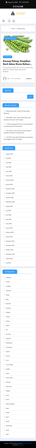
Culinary (8, 317)
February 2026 (10, 180)
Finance (8, 356)
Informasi (8, 382)
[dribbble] (18, 6)
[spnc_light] (14, 21)
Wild (7, 434)
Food (7, 360)
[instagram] (20, 6)
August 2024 (9, 258)
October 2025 (9, 197)
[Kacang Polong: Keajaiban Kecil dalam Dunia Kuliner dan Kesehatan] (18, 44)
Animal (8, 282)
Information (7, 56)
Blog (7, 299)
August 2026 (9, 154)
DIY (7, 330)
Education (8, 338)
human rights (9, 378)
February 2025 (10, 232)
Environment (9, 347)
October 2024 (9, 250)
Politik (7, 413)
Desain (7, 325)
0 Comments (17, 78)
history (7, 373)
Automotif (8, 291)
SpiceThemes (21, 445)
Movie (7, 399)
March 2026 (9, 176)
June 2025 (8, 215)
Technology (9, 426)
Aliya (8, 78)
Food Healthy (9, 365)
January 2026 (9, 184)
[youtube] (22, 6)
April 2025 (9, 224)
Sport (7, 417)
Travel (7, 430)
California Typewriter (27, 443)
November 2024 (10, 245)
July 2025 (8, 210)
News (7, 408)
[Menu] (3, 21)
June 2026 (8, 163)
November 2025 (10, 193)
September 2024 (10, 254)
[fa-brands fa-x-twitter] (16, 6)
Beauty (7, 295)
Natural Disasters (10, 404)
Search (8, 90)
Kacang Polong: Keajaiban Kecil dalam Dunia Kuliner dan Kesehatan (16, 62)
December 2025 (10, 189)
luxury (7, 395)
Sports (7, 421)
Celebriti (8, 312)
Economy (8, 334)
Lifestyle (8, 391)
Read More (29, 78)
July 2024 (8, 263)
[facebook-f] (14, 6)
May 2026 (8, 167)
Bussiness (8, 304)
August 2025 (9, 206)
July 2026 (8, 158)
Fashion (8, 352)
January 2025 (9, 237)
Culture (8, 321)
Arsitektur (8, 286)
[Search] (9, 20)
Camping (8, 308)
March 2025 (9, 228)
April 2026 (9, 171)
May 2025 (8, 219)
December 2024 (10, 241)
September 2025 (10, 202)
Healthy (8, 369)
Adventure (8, 277)
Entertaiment (9, 343)
